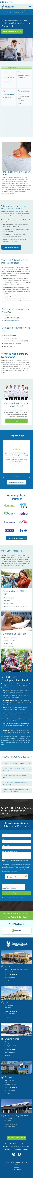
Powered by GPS (17, 1169)
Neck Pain (25, 20)
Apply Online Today (20, 917)
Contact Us (25, 1149)
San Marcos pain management (13, 271)
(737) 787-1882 (12, 1124)
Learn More (7, 980)
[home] (7, 6)
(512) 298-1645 (10, 94)
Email (3, 839)
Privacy (16, 1164)
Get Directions (6, 83)
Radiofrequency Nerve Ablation (11, 320)
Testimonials (17, 1149)
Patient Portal (26, 1146)
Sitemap (16, 1167)
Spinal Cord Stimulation (10, 335)
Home (2, 20)
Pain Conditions (24, 1144)
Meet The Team (14, 1144)
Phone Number (5, 845)
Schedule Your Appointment (16, 1137)
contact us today (11, 738)
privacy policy (14, 871)
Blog (19, 1146)
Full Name (4, 833)
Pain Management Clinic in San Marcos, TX (13, 20)
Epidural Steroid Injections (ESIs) (12, 318)
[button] (30, 6)
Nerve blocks (7, 315)
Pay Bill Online (8, 1149)
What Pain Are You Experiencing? (10, 851)
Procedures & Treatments (10, 1146)
